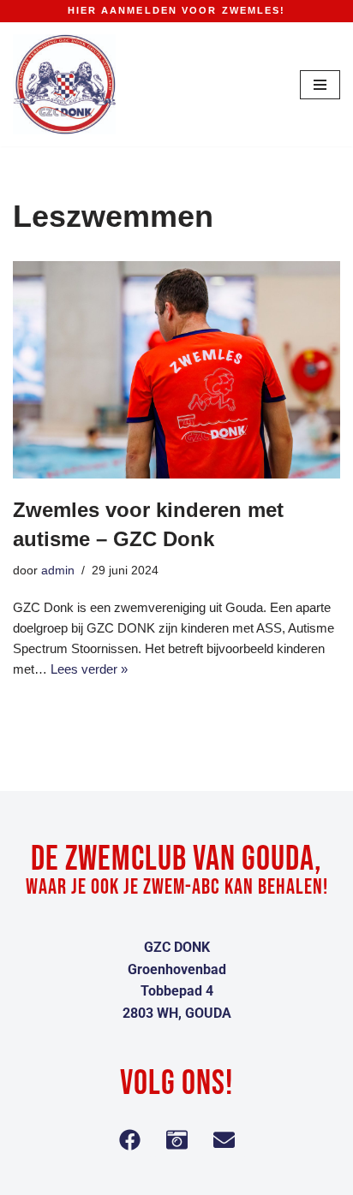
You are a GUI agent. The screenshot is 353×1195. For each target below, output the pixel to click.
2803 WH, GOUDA (177, 1013)
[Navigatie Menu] (320, 84)
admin (58, 570)
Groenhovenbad (177, 969)
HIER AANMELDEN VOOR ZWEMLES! (177, 10)
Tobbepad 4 (177, 991)
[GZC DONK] (64, 84)
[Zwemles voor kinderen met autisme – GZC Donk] (176, 370)
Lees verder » (89, 669)
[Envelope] (223, 1139)
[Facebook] (129, 1139)
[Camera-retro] (176, 1139)
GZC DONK (177, 947)
